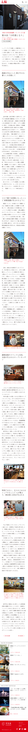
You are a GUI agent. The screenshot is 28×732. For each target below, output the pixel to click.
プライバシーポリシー (22, 724)
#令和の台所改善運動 (6, 41)
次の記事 (20, 636)
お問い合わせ (21, 722)
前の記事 (7, 636)
